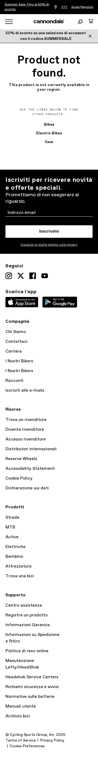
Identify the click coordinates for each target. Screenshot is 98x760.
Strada (12, 517)
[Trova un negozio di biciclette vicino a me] (55, 7)
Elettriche (15, 547)
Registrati (87, 7)
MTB (10, 527)
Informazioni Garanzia (27, 625)
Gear (49, 142)
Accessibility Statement (30, 468)
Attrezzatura (18, 566)
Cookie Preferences (27, 746)
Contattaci (16, 341)
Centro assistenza (23, 605)
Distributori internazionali (31, 449)
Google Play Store (59, 302)
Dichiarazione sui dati (27, 488)
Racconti (14, 381)
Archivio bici (17, 716)
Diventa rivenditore (24, 429)
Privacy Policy (52, 740)
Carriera (13, 351)
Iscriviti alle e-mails (24, 390)
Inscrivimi (49, 231)
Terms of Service (20, 740)
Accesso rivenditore (25, 439)
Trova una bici (19, 576)
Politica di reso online (26, 651)
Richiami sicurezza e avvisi (32, 687)
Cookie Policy (18, 478)
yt (44, 276)
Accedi (75, 7)
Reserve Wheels (21, 459)
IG (8, 276)
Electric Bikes (49, 133)
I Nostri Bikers (19, 361)
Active (12, 537)
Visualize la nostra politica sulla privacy (49, 245)
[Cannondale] (49, 21)
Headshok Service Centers (32, 677)
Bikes (49, 124)
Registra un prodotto (26, 615)
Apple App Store (21, 302)
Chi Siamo (15, 332)
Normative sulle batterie (29, 696)
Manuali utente (20, 706)
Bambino (14, 556)
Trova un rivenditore (26, 420)
